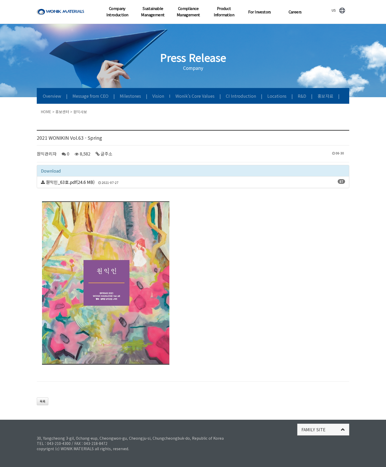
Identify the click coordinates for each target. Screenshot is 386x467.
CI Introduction (241, 96)
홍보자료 (325, 96)
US (334, 10)
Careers (295, 11)
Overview (52, 96)
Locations (277, 96)
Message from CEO (90, 96)
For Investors (259, 11)
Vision (158, 96)
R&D (302, 96)
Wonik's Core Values (195, 96)
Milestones (131, 96)
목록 (42, 401)
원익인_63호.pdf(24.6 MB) (70, 182)
